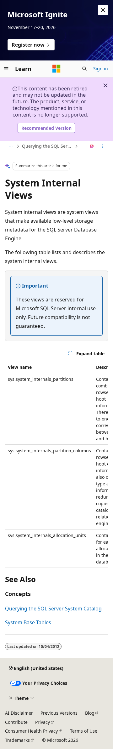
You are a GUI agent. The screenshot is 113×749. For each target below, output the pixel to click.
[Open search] (84, 68)
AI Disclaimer (19, 713)
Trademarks (17, 740)
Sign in (100, 68)
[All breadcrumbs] (10, 146)
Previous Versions (59, 713)
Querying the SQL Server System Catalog (47, 146)
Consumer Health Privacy (31, 731)
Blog (89, 713)
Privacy (42, 722)
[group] (56, 464)
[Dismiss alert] (103, 10)
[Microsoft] (56, 69)
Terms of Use (83, 731)
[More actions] (102, 146)
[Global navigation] (6, 68)
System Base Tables (28, 622)
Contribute (16, 722)
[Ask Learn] (92, 146)
